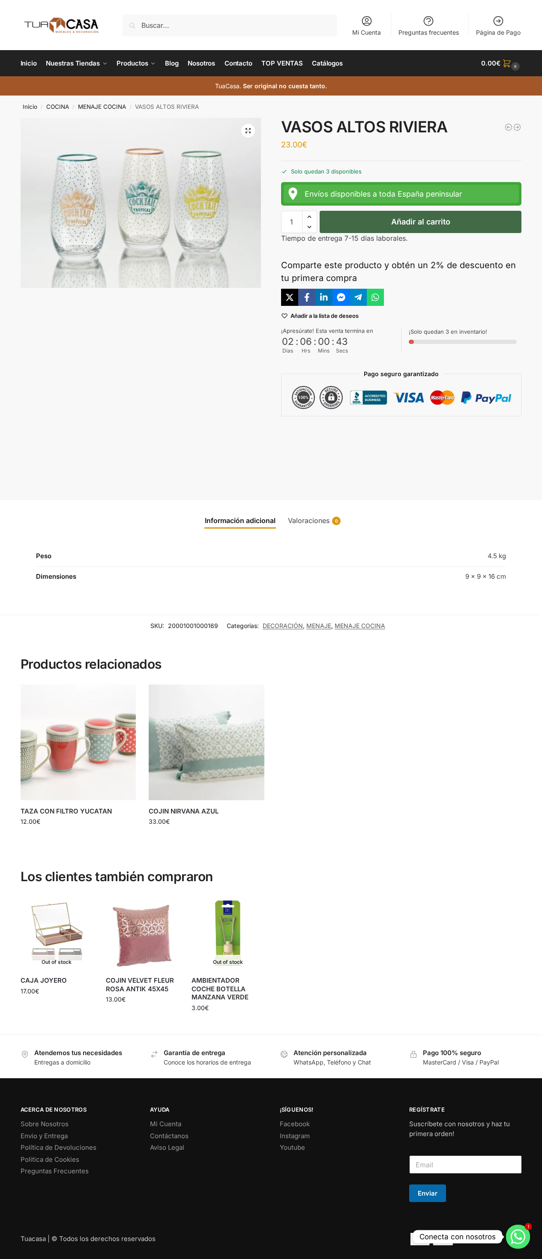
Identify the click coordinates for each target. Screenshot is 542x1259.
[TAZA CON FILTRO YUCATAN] (78, 742)
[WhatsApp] (375, 297)
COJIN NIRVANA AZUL (184, 811)
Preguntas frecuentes (428, 32)
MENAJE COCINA (102, 106)
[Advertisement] (401, 451)
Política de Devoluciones (58, 1147)
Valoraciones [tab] (313, 520)
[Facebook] (306, 297)
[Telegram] (358, 297)
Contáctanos (169, 1136)
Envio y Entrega (44, 1136)
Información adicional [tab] (240, 520)
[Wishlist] (123, 697)
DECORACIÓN (283, 625)
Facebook (295, 1124)
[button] (501, 63)
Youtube (292, 1147)
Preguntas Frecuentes (55, 1171)
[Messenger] (341, 297)
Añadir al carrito (420, 221)
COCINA (57, 106)
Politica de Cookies (50, 1159)
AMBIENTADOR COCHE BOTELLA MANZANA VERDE (220, 988)
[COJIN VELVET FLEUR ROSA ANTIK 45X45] (142, 933)
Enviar (427, 1193)
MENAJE (318, 625)
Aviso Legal (167, 1147)
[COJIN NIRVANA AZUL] (508, 127)
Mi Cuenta (366, 32)
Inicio (30, 106)
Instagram (295, 1136)
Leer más (56, 1009)
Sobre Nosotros (45, 1124)
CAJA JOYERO (44, 980)
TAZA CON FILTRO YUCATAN (66, 811)
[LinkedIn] (323, 297)
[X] (289, 297)
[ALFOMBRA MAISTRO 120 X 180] (517, 127)
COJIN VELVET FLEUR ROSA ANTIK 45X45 (140, 984)
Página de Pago (498, 32)
